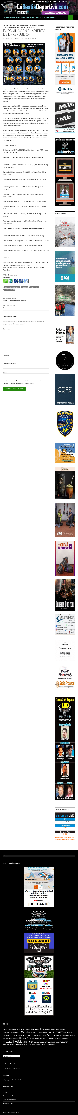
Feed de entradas (8, 1096)
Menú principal (75, 17)
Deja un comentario (29, 38)
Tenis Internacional (24, 1044)
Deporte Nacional (21, 27)
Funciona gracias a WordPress (11, 1112)
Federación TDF (8, 1036)
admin (18, 38)
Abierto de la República (12, 287)
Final (15, 1035)
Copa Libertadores (46, 1032)
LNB (59, 1038)
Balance (18, 1032)
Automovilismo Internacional (55, 1029)
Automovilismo (38, 1029)
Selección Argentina (10, 1044)
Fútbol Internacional (61, 1035)
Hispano (5, 1038)
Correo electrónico (10, 364)
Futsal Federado (42, 1036)
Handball (72, 1036)
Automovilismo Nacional (9, 1032)
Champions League (36, 1032)
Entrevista (57, 1031)
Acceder (5, 1092)
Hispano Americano (14, 1038)
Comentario (7, 329)
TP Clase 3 (50, 1044)
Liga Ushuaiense (50, 1038)
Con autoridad (9, 307)
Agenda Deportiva (17, 1029)
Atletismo (27, 1029)
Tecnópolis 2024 (10, 289)
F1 (72, 1032)
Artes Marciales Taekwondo (13, 25)
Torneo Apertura (36, 1044)
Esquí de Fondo (67, 1032)
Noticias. (29, 1041)
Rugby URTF (64, 1042)
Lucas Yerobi (65, 1038)
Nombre (6, 355)
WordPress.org (8, 1103)
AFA (9, 1029)
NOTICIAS (31, 27)
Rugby (58, 1042)
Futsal (19, 1036)
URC (54, 1044)
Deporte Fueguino (30, 25)
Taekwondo (34, 287)
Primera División (50, 1042)
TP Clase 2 (43, 1044)
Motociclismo (8, 1042)
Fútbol (50, 1035)
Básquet (24, 1032)
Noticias (25, 287)
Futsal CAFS (34, 1035)
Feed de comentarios (9, 1099)
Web (4, 372)
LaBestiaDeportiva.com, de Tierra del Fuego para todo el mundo (29, 17)
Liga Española (39, 1038)
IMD (32, 1038)
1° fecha (5, 1029)
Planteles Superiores (40, 1042)
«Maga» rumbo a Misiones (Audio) (14, 299)
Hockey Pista (25, 1038)
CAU (29, 1032)
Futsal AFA (25, 1035)
